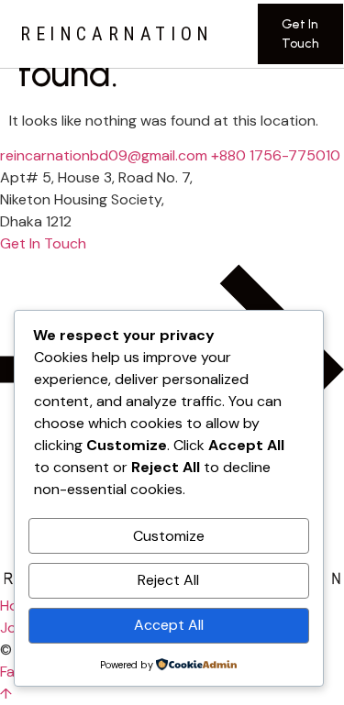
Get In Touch (300, 34)
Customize (169, 535)
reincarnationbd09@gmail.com (103, 155)
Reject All (168, 579)
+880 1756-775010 (275, 155)
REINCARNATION (117, 34)
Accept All (169, 624)
